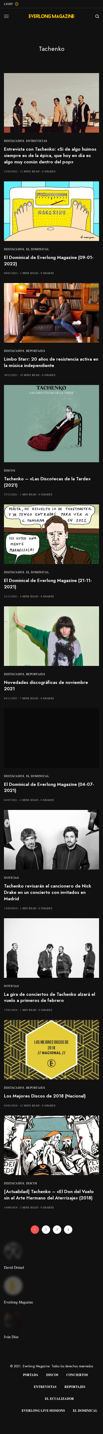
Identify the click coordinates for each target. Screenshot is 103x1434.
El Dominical (37, 249)
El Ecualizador (59, 1398)
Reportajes (35, 351)
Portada (30, 1375)
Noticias (11, 878)
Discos (9, 470)
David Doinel (14, 1267)
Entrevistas (36, 141)
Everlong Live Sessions (43, 1410)
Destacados (14, 141)
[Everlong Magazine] (51, 16)
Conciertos (77, 1375)
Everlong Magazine (18, 1302)
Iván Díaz (11, 1337)
